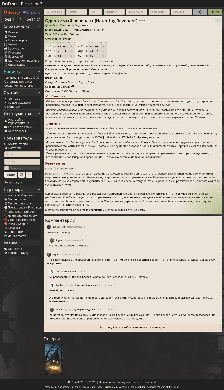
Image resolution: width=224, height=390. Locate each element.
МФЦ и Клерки (18, 224)
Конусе (145, 142)
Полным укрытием (154, 146)
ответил (69, 285)
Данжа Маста (17, 236)
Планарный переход (148, 157)
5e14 (32, 19)
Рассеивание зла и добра (62, 113)
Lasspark (14, 228)
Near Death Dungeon (22, 212)
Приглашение (148, 128)
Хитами (200, 117)
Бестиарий (31, 3)
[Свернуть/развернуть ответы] (88, 227)
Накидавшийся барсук (23, 216)
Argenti (59, 240)
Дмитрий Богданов (66, 271)
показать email (147, 382)
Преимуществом (143, 133)
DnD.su (9, 3)
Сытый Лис (15, 232)
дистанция (86, 137)
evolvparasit (59, 226)
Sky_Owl (60, 285)
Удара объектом (110, 128)
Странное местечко (21, 220)
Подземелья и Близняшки (25, 207)
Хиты (85, 153)
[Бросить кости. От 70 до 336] (77, 33)
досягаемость (55, 137)
